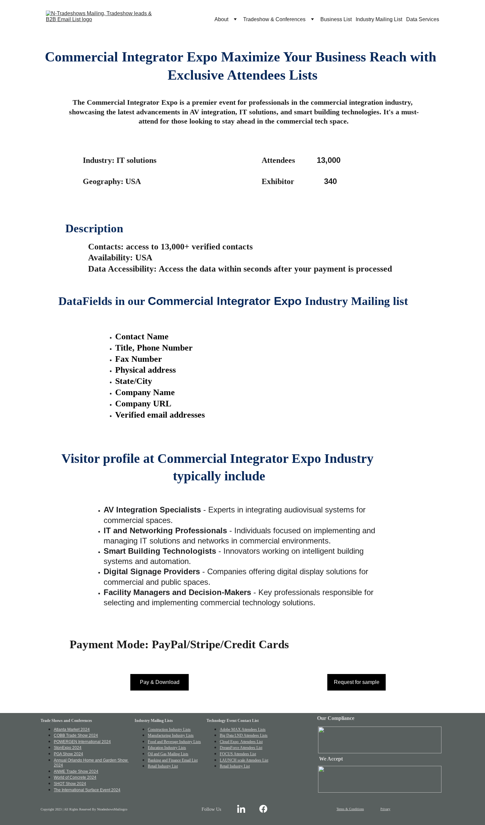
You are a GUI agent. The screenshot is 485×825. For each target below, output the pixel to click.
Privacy (385, 809)
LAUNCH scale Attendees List (244, 760)
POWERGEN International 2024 (82, 741)
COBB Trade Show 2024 (76, 735)
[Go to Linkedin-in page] (241, 809)
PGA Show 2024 (68, 754)
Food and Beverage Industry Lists (174, 741)
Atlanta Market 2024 (72, 729)
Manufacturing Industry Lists (171, 735)
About (221, 19)
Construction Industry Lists (169, 729)
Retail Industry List (163, 766)
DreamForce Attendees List (241, 747)
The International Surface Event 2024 (87, 790)
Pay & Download (159, 682)
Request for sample (356, 682)
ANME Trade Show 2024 (76, 771)
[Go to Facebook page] (263, 809)
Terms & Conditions (350, 809)
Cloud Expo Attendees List (241, 741)
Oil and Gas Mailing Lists (168, 754)
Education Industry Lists (167, 747)
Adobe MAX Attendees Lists (243, 729)
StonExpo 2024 (67, 747)
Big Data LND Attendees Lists (244, 735)
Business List (336, 19)
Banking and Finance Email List (173, 760)
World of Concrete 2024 (75, 777)
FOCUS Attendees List (238, 754)
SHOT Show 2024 (70, 783)
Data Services (422, 19)
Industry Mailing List (379, 19)
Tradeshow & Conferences (274, 19)
